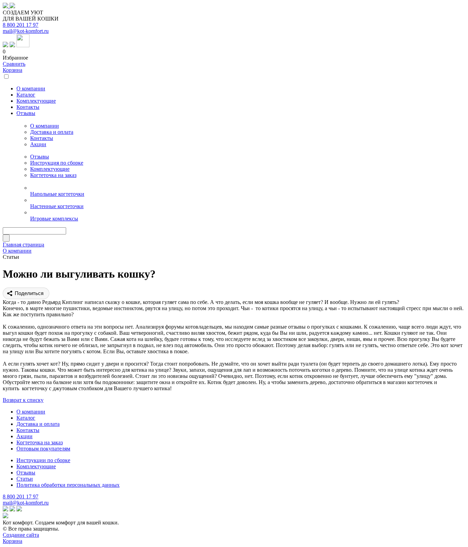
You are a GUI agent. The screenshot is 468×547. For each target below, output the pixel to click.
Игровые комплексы (54, 218)
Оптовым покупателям (43, 448)
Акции (38, 144)
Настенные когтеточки (57, 206)
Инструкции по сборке (43, 460)
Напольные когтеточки (57, 194)
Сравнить (14, 64)
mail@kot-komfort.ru (26, 31)
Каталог (25, 418)
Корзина (12, 70)
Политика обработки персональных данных (68, 485)
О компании (44, 126)
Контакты (41, 138)
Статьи (24, 479)
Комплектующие (50, 169)
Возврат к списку (23, 400)
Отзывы (39, 157)
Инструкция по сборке (56, 163)
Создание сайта (21, 535)
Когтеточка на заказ (53, 175)
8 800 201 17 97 (20, 25)
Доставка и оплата (51, 132)
